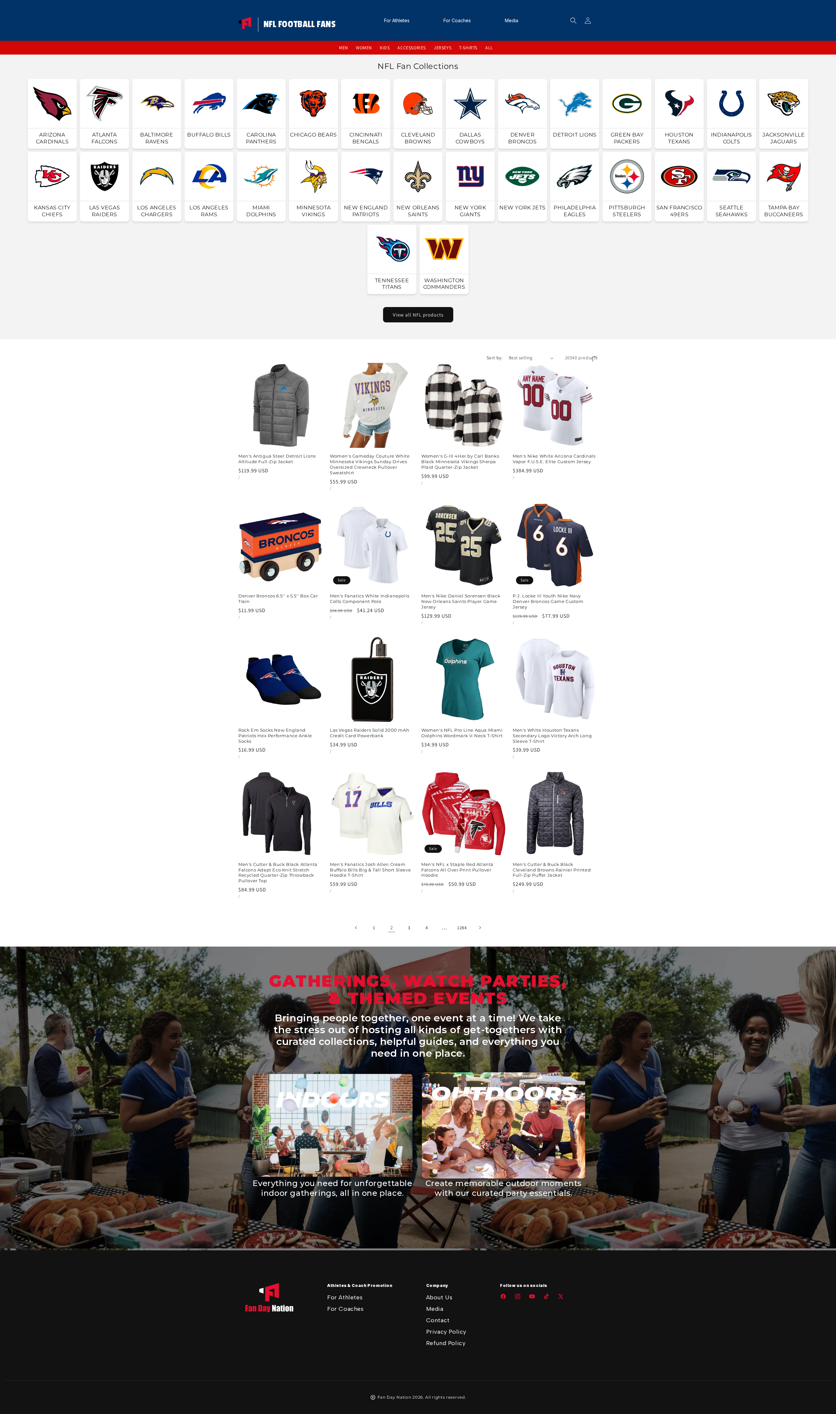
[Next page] (480, 927)
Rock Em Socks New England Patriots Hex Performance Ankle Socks (275, 735)
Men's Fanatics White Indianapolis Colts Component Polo (370, 598)
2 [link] (391, 927)
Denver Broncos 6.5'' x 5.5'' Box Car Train (278, 598)
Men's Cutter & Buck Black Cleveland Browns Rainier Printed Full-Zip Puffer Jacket (552, 870)
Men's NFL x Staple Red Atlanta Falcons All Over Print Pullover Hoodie (457, 870)
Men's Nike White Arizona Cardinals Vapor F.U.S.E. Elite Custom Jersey (554, 458)
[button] (573, 20)
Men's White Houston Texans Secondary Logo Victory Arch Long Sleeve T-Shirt (552, 735)
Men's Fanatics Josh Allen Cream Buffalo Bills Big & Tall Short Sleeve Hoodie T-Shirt (370, 870)
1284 (462, 928)
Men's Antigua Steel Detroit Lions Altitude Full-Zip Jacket (277, 458)
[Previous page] (356, 927)
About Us (439, 1297)
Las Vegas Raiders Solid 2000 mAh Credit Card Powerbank (369, 732)
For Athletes (344, 1297)
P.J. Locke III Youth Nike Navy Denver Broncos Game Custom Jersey (548, 601)
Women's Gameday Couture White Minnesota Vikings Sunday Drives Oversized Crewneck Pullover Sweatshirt (370, 464)
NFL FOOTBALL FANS (300, 24)
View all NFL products (418, 315)
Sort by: (494, 358)
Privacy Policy (446, 1331)
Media (434, 1308)
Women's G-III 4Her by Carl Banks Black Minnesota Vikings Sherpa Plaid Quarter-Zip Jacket (460, 461)
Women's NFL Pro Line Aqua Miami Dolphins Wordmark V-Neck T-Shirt (462, 732)
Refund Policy (446, 1343)
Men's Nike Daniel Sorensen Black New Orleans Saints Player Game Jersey (460, 601)
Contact (438, 1320)
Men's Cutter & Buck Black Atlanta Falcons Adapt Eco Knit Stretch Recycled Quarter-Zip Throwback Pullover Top (277, 873)
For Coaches (345, 1308)
